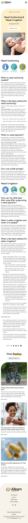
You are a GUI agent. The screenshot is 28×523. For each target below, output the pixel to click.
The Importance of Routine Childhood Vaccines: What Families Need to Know (13, 429)
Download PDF (13, 28)
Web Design (14, 518)
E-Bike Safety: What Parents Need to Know (12, 388)
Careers (14, 497)
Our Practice (14, 495)
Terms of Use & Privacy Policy (14, 512)
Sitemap (14, 514)
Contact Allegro (14, 501)
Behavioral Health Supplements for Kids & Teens (13, 464)
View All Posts (13, 358)
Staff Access (14, 499)
